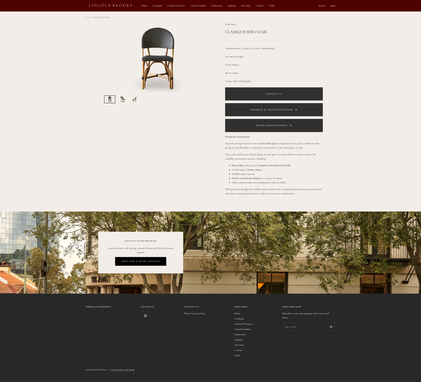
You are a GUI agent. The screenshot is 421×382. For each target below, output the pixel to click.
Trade (271, 5)
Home (144, 5)
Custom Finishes (198, 5)
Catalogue (157, 5)
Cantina (230, 24)
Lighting (232, 5)
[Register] (330, 327)
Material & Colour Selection (273, 109)
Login (332, 5)
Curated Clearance (176, 5)
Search (322, 5)
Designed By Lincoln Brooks (123, 370)
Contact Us (274, 94)
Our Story (246, 5)
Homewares (216, 5)
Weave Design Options (274, 125)
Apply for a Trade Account (141, 261)
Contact (260, 5)
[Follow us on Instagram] (145, 315)
